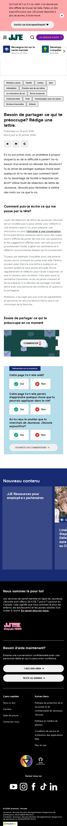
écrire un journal (37, 93)
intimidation (11, 88)
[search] (32, 37)
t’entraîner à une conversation (43, 231)
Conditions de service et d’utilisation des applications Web (49, 735)
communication (13, 98)
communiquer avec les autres (48, 98)
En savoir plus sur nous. (35, 610)
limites (41, 82)
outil (28, 98)
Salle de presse (10, 715)
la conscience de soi (15, 93)
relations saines (13, 82)
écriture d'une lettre (15, 104)
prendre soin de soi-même (33, 88)
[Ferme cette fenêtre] (62, 15)
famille (30, 82)
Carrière (7, 709)
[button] (50, 37)
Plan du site (40, 745)
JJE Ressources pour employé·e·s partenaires (25, 496)
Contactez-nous (11, 721)
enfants (33, 104)
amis (52, 82)
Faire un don (9, 703)
